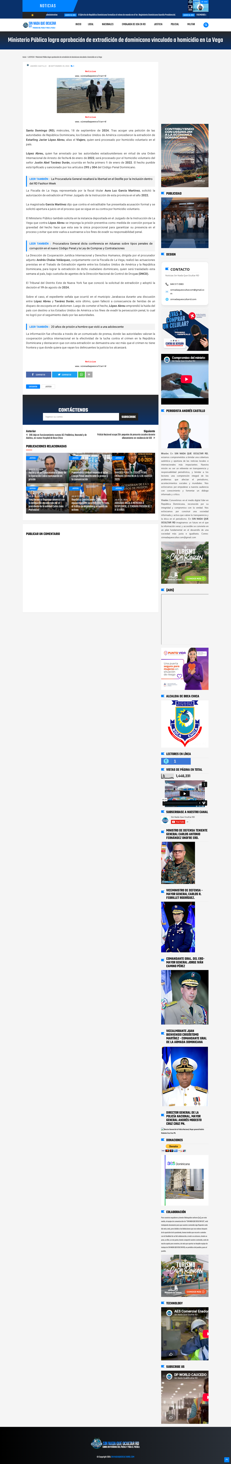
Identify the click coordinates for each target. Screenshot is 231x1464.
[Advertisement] (171, 65)
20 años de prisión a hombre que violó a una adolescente (87, 326)
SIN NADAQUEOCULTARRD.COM (122, 1457)
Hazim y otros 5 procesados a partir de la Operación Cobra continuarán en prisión (47, 476)
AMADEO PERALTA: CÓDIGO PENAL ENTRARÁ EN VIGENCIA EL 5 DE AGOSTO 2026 (133, 476)
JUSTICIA (48, 386)
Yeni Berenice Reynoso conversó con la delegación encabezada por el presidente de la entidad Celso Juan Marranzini (47, 505)
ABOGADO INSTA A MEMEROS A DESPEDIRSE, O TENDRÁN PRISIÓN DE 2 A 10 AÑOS (133, 507)
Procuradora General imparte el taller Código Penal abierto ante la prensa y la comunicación (90, 476)
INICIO (78, 24)
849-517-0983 (176, 284)
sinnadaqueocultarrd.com (183, 299)
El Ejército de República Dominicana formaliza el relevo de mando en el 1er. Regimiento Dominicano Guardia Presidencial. (106, 15)
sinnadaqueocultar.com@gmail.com (187, 291)
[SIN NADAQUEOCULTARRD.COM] (115, 1450)
